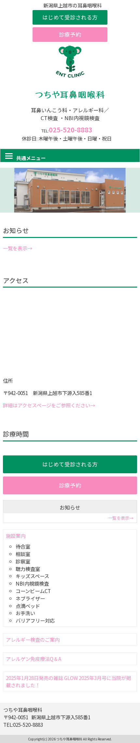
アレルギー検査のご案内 (33, 639)
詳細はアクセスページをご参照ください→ (49, 405)
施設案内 (15, 535)
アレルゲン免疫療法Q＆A (33, 658)
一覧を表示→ (17, 248)
